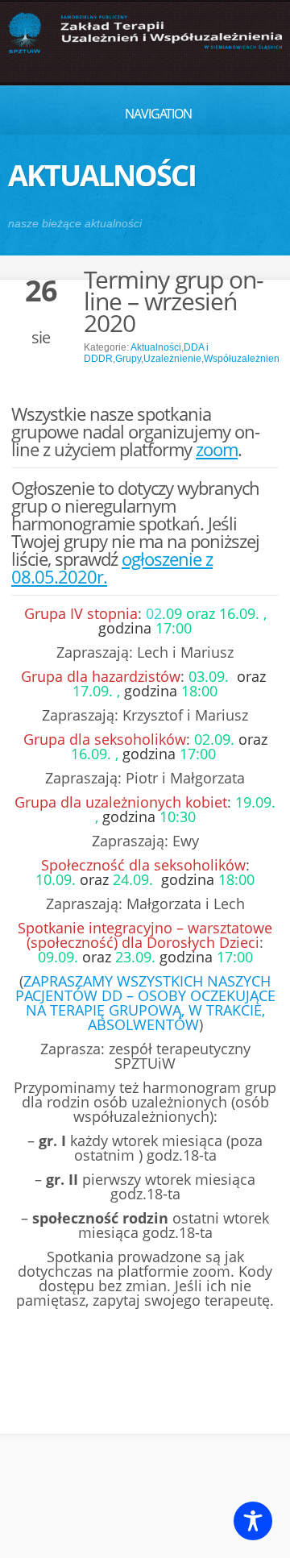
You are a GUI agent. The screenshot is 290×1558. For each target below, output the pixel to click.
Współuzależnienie (246, 358)
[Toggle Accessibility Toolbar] (253, 1521)
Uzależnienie (172, 358)
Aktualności (155, 347)
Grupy (128, 358)
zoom (217, 449)
